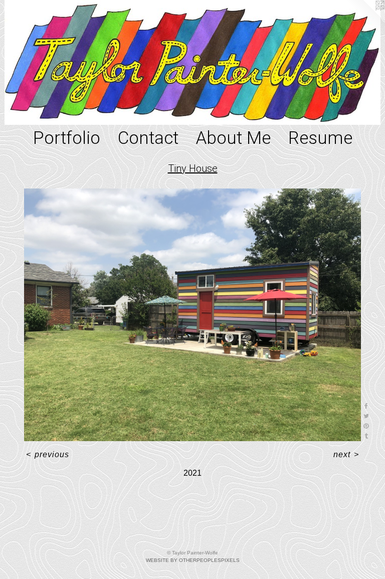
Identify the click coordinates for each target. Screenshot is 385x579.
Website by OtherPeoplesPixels (193, 560)
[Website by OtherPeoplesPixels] (365, 20)
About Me (233, 138)
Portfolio (66, 138)
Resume (320, 138)
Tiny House (193, 168)
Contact (148, 138)
